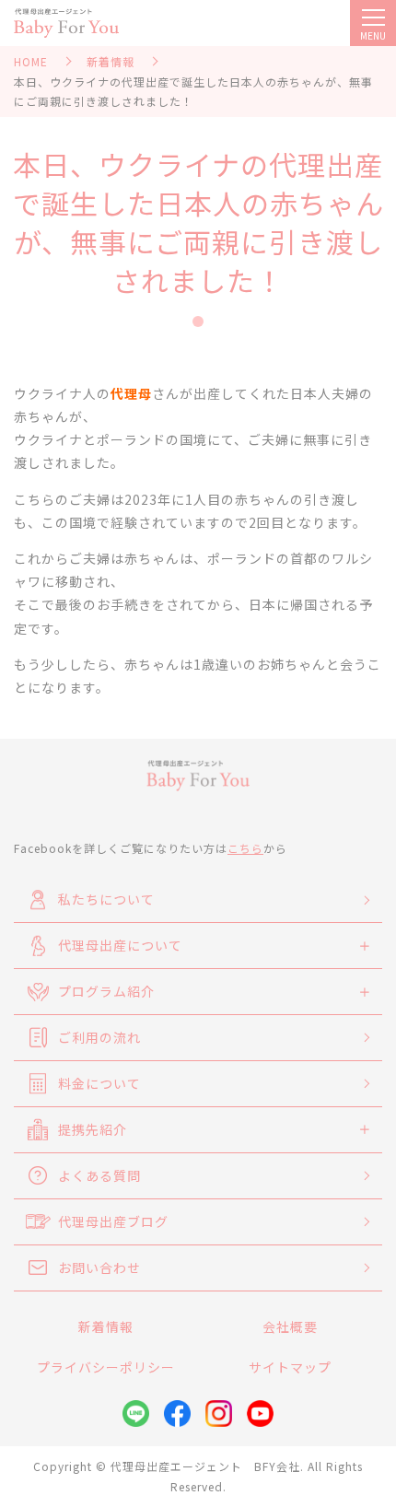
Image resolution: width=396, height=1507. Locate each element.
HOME (31, 61)
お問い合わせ (99, 1267)
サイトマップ (290, 1367)
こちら (245, 848)
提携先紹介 (92, 1129)
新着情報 (110, 61)
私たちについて (106, 899)
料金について (99, 1083)
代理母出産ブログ (113, 1221)
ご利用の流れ (99, 1037)
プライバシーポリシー (106, 1367)
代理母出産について (120, 945)
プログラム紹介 (106, 991)
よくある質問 (99, 1175)
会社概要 (290, 1326)
